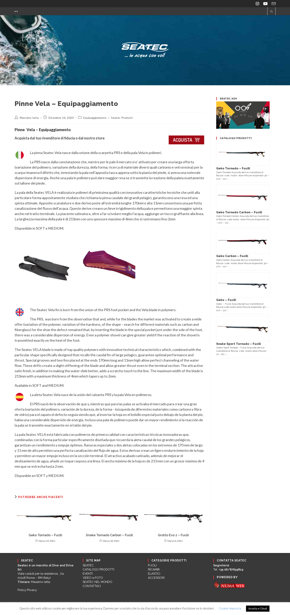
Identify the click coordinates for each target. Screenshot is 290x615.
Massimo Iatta (29, 117)
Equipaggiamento (95, 117)
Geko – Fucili (226, 300)
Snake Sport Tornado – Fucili (238, 344)
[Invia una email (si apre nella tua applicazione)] (273, 4)
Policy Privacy (27, 590)
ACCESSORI (156, 578)
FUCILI (152, 565)
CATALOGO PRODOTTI (98, 569)
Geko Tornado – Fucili (45, 535)
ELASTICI (154, 573)
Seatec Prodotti (122, 117)
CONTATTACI (92, 586)
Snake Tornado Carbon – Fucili (109, 535)
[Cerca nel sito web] (271, 12)
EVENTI (88, 573)
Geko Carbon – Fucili (232, 256)
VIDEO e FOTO (93, 578)
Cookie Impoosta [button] (230, 608)
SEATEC (88, 565)
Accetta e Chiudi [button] (257, 608)
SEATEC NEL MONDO (97, 582)
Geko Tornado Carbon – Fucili (239, 212)
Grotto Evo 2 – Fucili (173, 535)
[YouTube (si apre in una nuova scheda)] (265, 4)
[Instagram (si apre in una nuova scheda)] (257, 4)
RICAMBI (154, 569)
